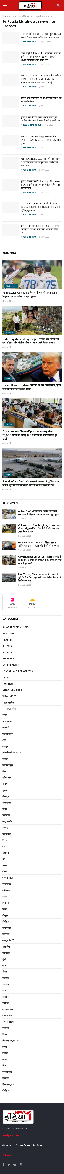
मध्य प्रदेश (6, 927)
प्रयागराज (6, 884)
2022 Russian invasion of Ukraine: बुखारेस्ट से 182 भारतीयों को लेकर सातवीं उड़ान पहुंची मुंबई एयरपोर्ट (40, 207)
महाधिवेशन (6, 946)
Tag (12, 16)
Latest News (10, 664)
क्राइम (5, 758)
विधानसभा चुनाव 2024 (11, 1040)
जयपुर (5, 827)
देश (3, 846)
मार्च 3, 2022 (44, 106)
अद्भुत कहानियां (8, 702)
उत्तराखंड (6, 727)
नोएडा (4, 865)
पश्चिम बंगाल (7, 877)
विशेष (4, 1046)
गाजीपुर (5, 783)
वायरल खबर (7, 1015)
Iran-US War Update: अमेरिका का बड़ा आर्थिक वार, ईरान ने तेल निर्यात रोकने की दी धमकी (38, 544)
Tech (5, 677)
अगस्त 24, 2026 (10, 301)
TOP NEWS (8, 683)
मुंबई (4, 959)
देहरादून (5, 852)
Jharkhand (9, 658)
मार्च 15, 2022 (45, 64)
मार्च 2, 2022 (44, 148)
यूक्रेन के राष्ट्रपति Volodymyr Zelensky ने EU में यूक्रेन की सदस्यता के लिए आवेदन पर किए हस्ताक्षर (40, 185)
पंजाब (4, 871)
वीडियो (5, 1053)
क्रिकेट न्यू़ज (11, 286)
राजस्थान (6, 984)
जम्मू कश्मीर (7, 821)
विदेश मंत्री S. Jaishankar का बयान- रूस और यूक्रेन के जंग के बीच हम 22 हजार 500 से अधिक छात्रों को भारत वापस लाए (41, 57)
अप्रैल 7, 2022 (45, 41)
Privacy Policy (22, 1144)
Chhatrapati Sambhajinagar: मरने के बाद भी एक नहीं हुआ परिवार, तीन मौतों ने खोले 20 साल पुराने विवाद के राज (39, 528)
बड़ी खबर (6, 890)
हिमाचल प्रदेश (8, 1084)
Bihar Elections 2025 (15, 627)
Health (7, 639)
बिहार (4, 908)
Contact (37, 1144)
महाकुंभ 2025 (8, 940)
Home (5, 16)
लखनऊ (5, 1002)
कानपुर (5, 746)
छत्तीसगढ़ (6, 815)
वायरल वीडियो (8, 1021)
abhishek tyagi (30, 41)
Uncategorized (12, 689)
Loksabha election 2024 (17, 671)
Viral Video (9, 696)
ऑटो (4, 740)
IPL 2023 (7, 646)
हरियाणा (5, 1078)
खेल (4, 771)
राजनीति (5, 977)
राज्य (4, 990)
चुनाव (4, 808)
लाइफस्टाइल (7, 1009)
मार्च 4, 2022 (44, 87)
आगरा (4, 714)
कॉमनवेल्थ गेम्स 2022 (11, 752)
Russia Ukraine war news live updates (34, 16)
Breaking (8, 633)
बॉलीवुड (5, 921)
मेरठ (4, 965)
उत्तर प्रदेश (7, 721)
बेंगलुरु (5, 915)
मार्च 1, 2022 (44, 170)
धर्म (3, 859)
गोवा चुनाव (6, 802)
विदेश (8, 378)
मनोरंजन (5, 934)
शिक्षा (4, 1065)
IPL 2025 (7, 652)
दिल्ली (4, 840)
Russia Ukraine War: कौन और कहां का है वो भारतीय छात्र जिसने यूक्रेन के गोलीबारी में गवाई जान (40, 162)
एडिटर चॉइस (7, 733)
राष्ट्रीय (9, 424)
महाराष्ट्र (9, 332)
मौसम (4, 971)
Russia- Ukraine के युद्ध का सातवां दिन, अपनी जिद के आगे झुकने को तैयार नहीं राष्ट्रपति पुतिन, (41, 140)
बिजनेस (5, 902)
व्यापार (5, 1059)
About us (7, 1144)
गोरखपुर (5, 796)
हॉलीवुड (5, 1090)
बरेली (4, 896)
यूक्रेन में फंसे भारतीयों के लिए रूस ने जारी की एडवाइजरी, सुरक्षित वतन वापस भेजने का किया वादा (39, 229)
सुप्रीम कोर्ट (7, 1071)
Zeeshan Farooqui (32, 125)
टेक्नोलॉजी (6, 833)
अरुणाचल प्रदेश (9, 708)
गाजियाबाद (6, 777)
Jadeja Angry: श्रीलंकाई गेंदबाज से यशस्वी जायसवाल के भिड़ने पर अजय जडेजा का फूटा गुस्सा (38, 512)
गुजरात (5, 790)
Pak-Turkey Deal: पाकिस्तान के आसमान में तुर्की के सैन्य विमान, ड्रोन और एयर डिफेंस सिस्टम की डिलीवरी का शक (39, 577)
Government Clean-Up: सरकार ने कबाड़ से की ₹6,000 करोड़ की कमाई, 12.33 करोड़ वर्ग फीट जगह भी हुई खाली (29, 435)
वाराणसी (5, 1027)
